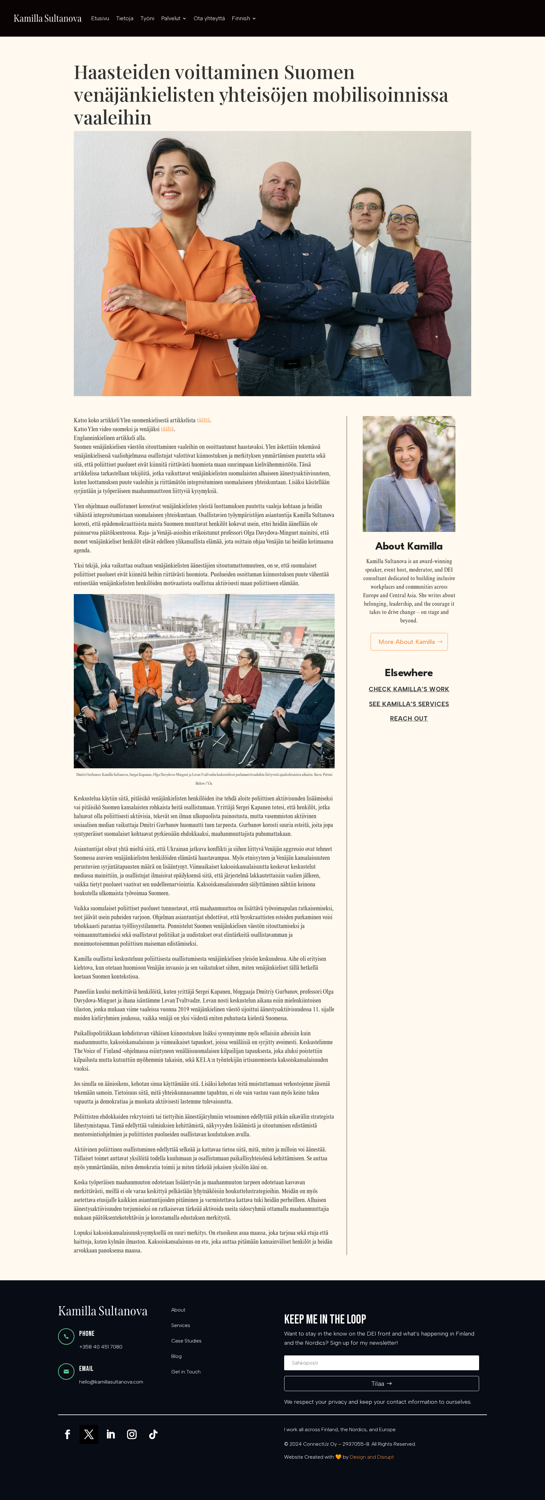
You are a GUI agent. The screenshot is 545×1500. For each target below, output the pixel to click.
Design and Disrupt (372, 1457)
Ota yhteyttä (209, 18)
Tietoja (124, 18)
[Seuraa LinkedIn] (110, 1434)
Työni (147, 18)
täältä (203, 420)
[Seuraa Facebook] (67, 1434)
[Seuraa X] (88, 1434)
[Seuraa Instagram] (131, 1434)
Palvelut (170, 18)
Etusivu (100, 18)
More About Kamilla (406, 642)
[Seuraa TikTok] (153, 1434)
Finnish (241, 18)
